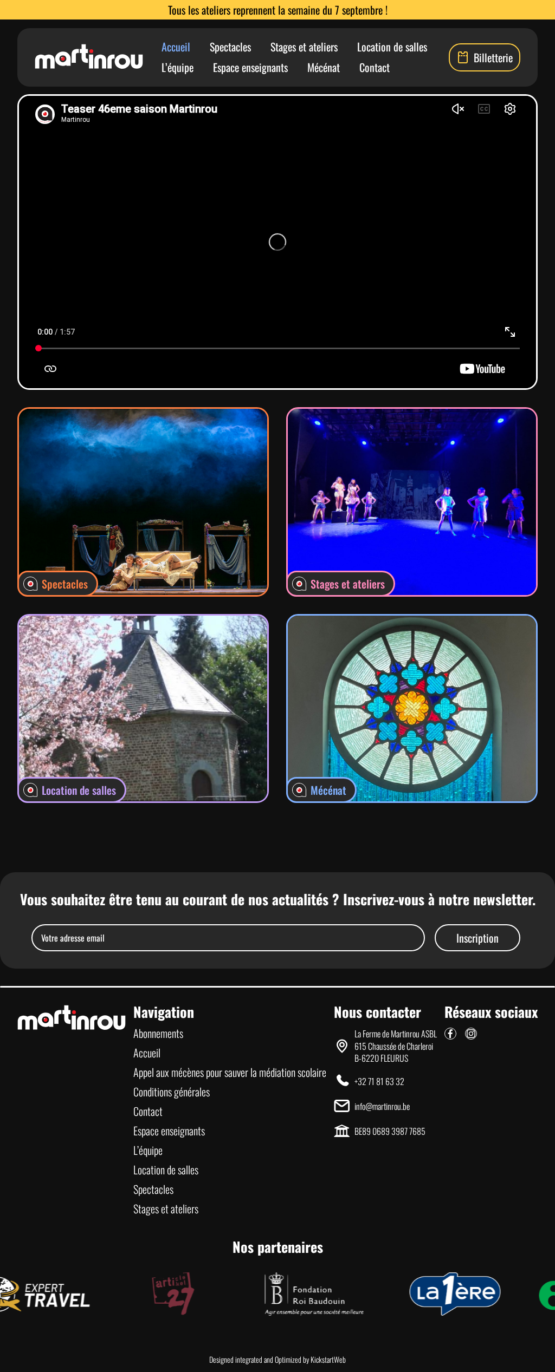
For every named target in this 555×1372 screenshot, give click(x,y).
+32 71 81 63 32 (379, 1081)
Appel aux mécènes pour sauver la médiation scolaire (229, 1072)
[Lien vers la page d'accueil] (89, 57)
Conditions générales (171, 1091)
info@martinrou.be (382, 1106)
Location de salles (392, 46)
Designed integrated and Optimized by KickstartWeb (277, 1359)
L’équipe (177, 67)
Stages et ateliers (304, 46)
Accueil (176, 46)
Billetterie (493, 57)
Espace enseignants (250, 67)
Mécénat (323, 67)
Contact (374, 67)
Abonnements (158, 1033)
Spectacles (230, 46)
